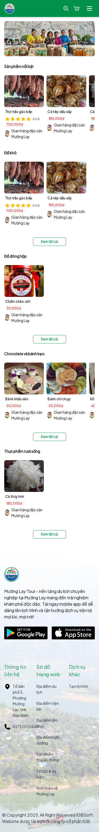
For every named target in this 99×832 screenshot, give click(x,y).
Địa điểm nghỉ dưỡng (47, 740)
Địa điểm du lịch (46, 689)
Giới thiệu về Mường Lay (47, 791)
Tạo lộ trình (78, 686)
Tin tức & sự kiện (46, 774)
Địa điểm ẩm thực (47, 723)
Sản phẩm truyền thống (47, 757)
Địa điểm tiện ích (47, 706)
